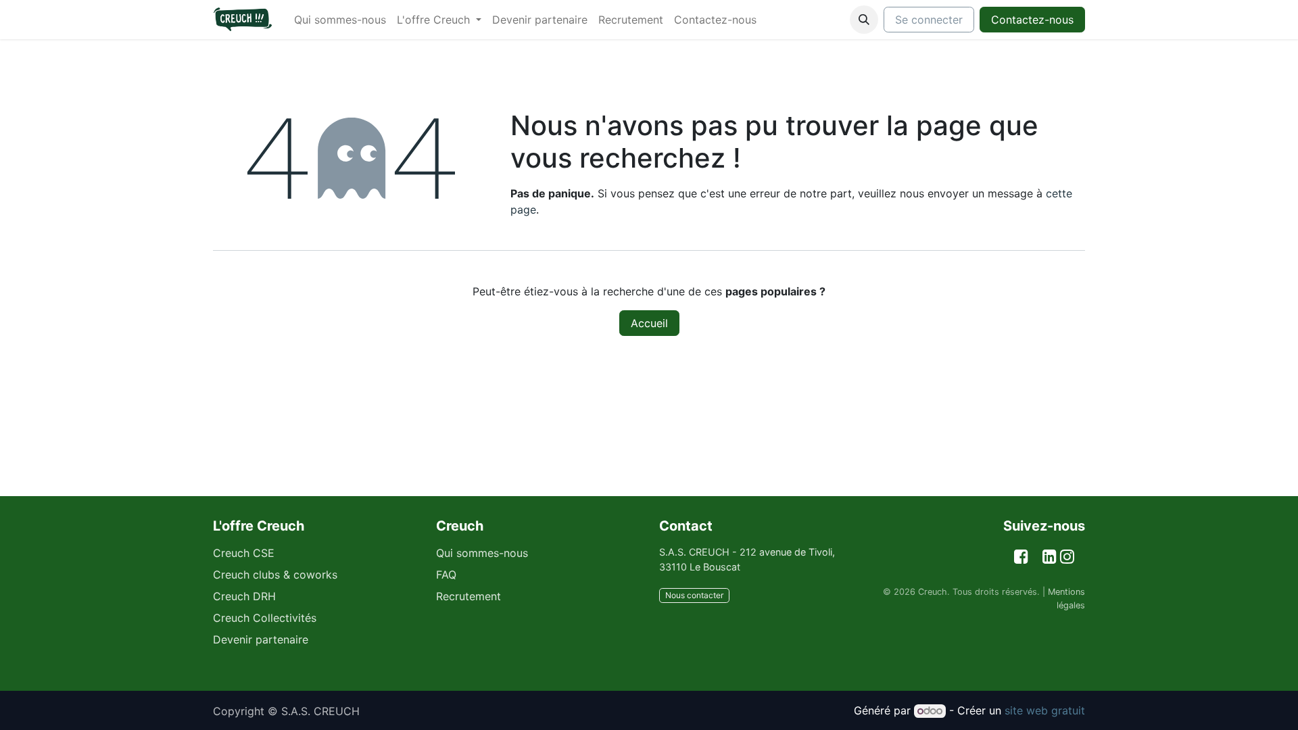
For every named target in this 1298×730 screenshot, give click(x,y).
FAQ (446, 574)
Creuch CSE (243, 553)
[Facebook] (1021, 556)
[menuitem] (340, 19)
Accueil (649, 323)
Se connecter (929, 19)
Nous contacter (694, 595)
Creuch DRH (244, 596)
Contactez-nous (1032, 19)
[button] (864, 19)
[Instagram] (1067, 556)
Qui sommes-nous (482, 553)
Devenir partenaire (260, 639)
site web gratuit (1045, 710)
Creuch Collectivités (264, 618)
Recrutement (468, 596)
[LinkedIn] (1049, 556)
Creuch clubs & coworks (275, 574)
